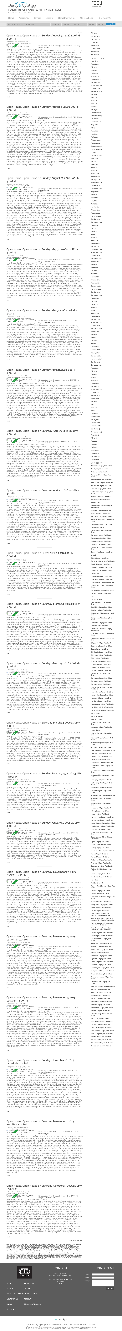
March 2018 (95, 347)
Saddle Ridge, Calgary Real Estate (102, 933)
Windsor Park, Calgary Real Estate (102, 1043)
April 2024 (94, 137)
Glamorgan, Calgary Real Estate (101, 678)
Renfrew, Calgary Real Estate (100, 891)
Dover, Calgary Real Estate (99, 626)
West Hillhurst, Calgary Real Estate (102, 1031)
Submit (110, 1289)
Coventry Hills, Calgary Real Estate (102, 590)
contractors (95, 573)
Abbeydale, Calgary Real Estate (19, 1244)
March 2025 (95, 106)
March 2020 (95, 277)
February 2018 (95, 350)
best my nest (95, 503)
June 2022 (94, 198)
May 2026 (94, 70)
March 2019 (95, 313)
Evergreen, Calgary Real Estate (20, 1005)
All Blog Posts (95, 36)
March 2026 (95, 76)
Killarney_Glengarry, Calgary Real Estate (16, 1250)
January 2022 (95, 213)
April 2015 (94, 447)
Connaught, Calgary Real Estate (101, 570)
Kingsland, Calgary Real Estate (101, 747)
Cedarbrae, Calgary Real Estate (101, 541)
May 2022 (94, 201)
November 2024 (96, 116)
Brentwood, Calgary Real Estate (101, 516)
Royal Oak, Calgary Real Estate (101, 907)
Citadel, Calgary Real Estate (100, 558)
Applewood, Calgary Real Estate (101, 480)
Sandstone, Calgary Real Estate (101, 943)
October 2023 (95, 152)
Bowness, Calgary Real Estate (66, 1245)
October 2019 (95, 292)
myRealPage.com (61, 1320)
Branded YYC (95, 39)
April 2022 (94, 204)
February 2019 (95, 316)
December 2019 (96, 286)
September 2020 (96, 258)
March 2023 (95, 173)
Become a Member (32, 1304)
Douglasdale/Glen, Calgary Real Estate (39, 1247)
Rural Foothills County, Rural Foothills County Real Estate (29, 1255)
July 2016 (94, 401)
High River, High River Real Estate (56, 1249)
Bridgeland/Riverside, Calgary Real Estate (16, 1246)
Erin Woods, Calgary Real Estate (101, 652)
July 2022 (94, 195)
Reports (28, 1299)
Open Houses (95, 48)
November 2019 (96, 289)
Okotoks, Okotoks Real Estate (26, 1254)
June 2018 (94, 338)
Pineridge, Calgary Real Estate (101, 863)
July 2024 (94, 128)
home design (95, 713)
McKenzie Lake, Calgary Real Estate (21, 498)
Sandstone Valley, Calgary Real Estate (51, 1255)
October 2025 (95, 88)
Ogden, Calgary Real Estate (13, 1254)
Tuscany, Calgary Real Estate (54, 1257)
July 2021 (94, 228)
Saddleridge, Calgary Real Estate (102, 936)
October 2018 (95, 325)
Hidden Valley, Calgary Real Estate (40, 1249)
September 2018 (96, 328)
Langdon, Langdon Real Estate (20, 944)
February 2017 (95, 383)
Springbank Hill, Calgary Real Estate (21, 377)
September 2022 (96, 189)
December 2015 (96, 423)
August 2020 (95, 262)
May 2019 (94, 307)
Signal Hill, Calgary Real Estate (19, 1256)
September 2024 (96, 122)
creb (92, 596)
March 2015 (95, 450)
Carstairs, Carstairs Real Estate (101, 538)
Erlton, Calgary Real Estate (100, 658)
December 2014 (96, 459)
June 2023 (94, 164)
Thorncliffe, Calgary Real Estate (101, 1001)
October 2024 (95, 119)
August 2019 (95, 298)
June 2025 (94, 97)
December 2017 (96, 356)
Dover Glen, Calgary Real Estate (101, 623)
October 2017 (95, 362)
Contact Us (12, 1299)
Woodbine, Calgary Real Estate (39, 1258)
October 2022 (95, 186)
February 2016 (95, 417)
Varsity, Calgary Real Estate (100, 1018)
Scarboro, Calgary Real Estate (101, 946)
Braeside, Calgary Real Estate (100, 513)
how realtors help (96, 719)
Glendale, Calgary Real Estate (100, 684)
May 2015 (94, 444)
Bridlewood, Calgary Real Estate (101, 524)
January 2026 (95, 82)
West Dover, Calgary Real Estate (101, 1027)
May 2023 (94, 167)
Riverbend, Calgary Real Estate (101, 901)
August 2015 (95, 435)
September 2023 (96, 155)
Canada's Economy (97, 527)
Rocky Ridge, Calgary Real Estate (102, 904)
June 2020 (94, 268)
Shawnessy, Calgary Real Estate (20, 879)
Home (11, 18)
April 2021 (94, 237)
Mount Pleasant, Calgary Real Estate (55, 1253)
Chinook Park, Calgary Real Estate (102, 552)
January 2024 (95, 143)
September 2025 (96, 91)
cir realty (94, 555)
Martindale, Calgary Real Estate (14, 1251)
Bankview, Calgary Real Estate (17, 1245)
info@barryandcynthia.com (60, 1276)
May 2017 (94, 377)
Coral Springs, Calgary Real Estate (102, 579)
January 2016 (95, 420)
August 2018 (95, 331)
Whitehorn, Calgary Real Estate (101, 1037)
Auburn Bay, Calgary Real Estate (101, 486)
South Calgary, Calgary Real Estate (35, 1256)
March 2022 (95, 207)
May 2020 (94, 271)
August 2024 (95, 125)
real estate (94, 880)
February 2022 (95, 210)
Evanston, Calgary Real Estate (101, 661)
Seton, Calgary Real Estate (67, 1255)
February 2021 (95, 243)
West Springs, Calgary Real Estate (24, 1258)
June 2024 (94, 131)
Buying (37, 18)
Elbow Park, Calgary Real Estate (56, 1247)
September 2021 (96, 222)
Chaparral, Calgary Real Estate (34, 1246)
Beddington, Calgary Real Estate (101, 496)
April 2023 (94, 170)
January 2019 (95, 319)
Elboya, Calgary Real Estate (100, 649)
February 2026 (95, 79)
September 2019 (96, 295)
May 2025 (94, 100)
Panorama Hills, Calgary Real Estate (102, 851)
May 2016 (94, 407)
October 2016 (95, 392)
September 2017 (96, 365)
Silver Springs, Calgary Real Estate (102, 962)
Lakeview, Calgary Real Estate (32, 1250)
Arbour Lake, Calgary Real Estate (61, 1244)
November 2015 (96, 426)
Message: (87, 1280)
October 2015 (95, 429)
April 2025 (94, 103)
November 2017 (96, 359)
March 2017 (95, 380)
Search (111, 24)
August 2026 (95, 64)
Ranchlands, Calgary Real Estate (101, 877)
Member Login (87, 18)
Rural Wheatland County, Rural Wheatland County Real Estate (101, 928)
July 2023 (94, 161)
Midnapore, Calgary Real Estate (20, 257)
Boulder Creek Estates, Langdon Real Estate (23, 781)
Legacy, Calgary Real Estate (61, 1250)
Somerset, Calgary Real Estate (101, 965)
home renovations (97, 716)
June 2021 (94, 231)
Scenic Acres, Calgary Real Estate (102, 949)
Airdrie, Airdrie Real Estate (47, 1244)
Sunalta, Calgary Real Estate (100, 989)
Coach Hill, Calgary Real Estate (101, 564)
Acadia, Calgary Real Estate (34, 1244)
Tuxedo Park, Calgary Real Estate (69, 1257)
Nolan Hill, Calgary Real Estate (101, 829)
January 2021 (95, 246)
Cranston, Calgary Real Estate (66, 1246)
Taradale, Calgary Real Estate (40, 1257)
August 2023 (95, 158)
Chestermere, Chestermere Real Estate (50, 1246)
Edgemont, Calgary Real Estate (101, 643)
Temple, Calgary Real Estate (100, 998)
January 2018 (95, 353)
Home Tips (94, 42)
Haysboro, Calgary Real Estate (101, 701)
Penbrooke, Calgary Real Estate (101, 860)
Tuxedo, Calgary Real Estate (100, 1011)
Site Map (11, 1309)
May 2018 (94, 341)
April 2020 (94, 274)
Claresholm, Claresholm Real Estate (102, 561)
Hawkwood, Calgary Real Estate (101, 698)
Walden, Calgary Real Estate (100, 1024)
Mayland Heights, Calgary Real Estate (31, 1251)
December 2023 (96, 146)
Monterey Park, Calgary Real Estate (102, 817)
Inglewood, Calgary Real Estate (72, 1249)
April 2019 (94, 310)
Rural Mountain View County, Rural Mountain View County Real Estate (102, 919)
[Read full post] (22, 45)
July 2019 (94, 301)
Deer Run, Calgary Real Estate (23, 1247)
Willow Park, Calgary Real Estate (101, 1040)
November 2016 (96, 389)
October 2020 (95, 255)
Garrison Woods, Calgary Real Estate (21, 318)
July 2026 (94, 67)
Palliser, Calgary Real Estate (100, 848)
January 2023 (95, 179)
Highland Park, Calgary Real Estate (102, 710)
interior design (95, 730)
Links (9, 1304)
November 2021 (96, 216)
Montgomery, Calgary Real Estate (102, 820)
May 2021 (94, 234)
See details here (43, 47)
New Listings (95, 45)
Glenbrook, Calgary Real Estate (61, 1248)
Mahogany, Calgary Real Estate (75, 1250)
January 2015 (95, 456)
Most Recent (95, 61)
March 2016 (95, 414)
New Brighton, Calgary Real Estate (21, 611)
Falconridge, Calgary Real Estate (28, 1248)
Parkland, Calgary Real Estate (54, 1254)
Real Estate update (97, 883)
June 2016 (94, 404)
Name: (88, 1274)
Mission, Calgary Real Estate (100, 814)
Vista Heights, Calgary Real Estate (102, 1021)
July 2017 (94, 371)
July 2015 (94, 438)
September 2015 (96, 432)
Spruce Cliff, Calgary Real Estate (68, 1256)
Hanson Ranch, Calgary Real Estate (102, 692)
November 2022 (96, 182)
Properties (29, 1283)
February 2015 (95, 453)
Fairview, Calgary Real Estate (100, 667)
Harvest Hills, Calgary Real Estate (24, 1249)
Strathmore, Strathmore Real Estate (102, 986)
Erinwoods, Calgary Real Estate (71, 1247)
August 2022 (95, 192)
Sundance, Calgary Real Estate (26, 1257)
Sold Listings (95, 54)
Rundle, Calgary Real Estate (100, 911)
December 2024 (96, 113)
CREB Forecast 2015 (97, 599)
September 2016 (96, 395)
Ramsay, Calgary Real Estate (100, 874)
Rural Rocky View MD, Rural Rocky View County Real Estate (102, 924)
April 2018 (94, 344)
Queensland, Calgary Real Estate (102, 866)
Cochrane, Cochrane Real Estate (101, 567)
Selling (49, 18)
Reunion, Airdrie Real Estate (19, 560)
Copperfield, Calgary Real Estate (101, 576)
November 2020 (96, 252)
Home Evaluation (66, 18)
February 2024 (95, 140)
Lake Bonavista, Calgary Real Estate (103, 750)
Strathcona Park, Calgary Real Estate (21, 43)
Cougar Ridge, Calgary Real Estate (102, 582)
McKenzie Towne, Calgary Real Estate (66, 1251)
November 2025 (96, 85)
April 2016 (94, 411)
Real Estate (95, 51)
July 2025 (94, 94)
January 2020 (95, 283)
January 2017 (95, 386)
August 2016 (95, 398)
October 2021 (95, 219)
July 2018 (94, 334)
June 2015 (94, 441)
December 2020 (96, 249)
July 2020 (94, 265)
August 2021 (95, 225)
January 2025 (95, 110)
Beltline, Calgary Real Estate (31, 1245)
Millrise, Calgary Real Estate (40, 1253)
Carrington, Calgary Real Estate (101, 535)
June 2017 (94, 374)
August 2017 (95, 368)
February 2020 (95, 280)
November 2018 (96, 322)
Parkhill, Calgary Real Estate (40, 1254)
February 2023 (95, 176)
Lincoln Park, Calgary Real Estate (102, 762)
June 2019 (94, 304)
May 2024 (94, 134)
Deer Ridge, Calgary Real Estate (101, 607)
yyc (92, 1049)
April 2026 (94, 73)
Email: (87, 1277)
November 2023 (96, 149)
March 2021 (95, 240)
